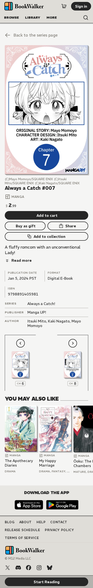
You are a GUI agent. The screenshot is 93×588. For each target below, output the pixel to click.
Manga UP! (36, 312)
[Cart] (64, 6)
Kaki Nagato (59, 321)
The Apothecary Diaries (19, 463)
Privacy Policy (59, 530)
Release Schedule (22, 530)
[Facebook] (28, 568)
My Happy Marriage (47, 463)
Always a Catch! (41, 303)
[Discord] (18, 568)
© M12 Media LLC (18, 558)
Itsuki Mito (36, 321)
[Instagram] (39, 568)
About (25, 522)
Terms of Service (22, 537)
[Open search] (86, 17)
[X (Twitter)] (7, 568)
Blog (10, 522)
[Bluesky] (49, 568)
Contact (58, 522)
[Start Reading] (46, 109)
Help (41, 522)
